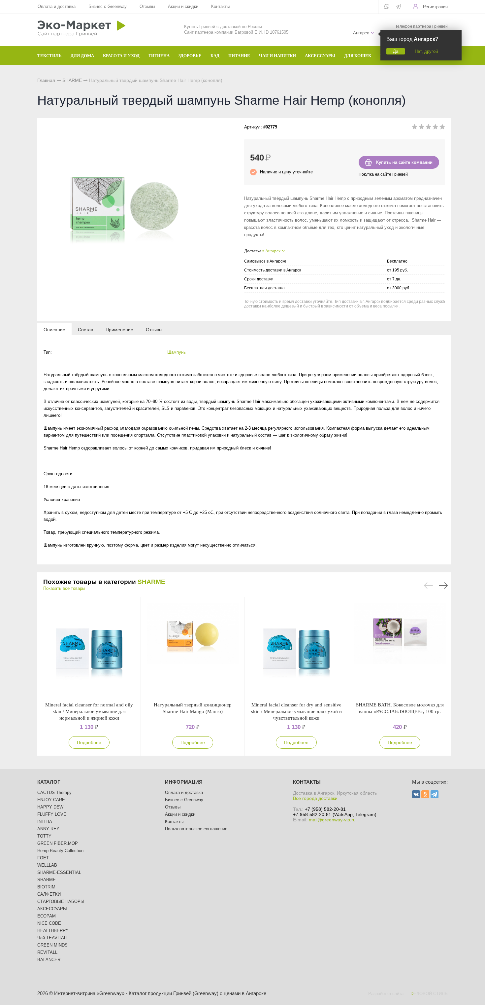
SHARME (72, 80)
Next (443, 585)
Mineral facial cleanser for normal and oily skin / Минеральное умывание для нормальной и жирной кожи (89, 711)
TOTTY (44, 836)
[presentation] (54, 329)
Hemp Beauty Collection (60, 850)
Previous (428, 585)
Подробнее (89, 742)
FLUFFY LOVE (51, 814)
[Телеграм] (398, 7)
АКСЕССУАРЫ (52, 908)
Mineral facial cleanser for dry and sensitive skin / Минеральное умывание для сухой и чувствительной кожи (296, 711)
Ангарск (361, 32)
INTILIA (44, 821)
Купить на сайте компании (404, 162)
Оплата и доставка (57, 6)
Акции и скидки (183, 6)
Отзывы (147, 6)
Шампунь (176, 352)
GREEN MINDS (52, 945)
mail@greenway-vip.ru (332, 819)
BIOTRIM (46, 886)
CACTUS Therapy (54, 792)
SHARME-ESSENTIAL (59, 872)
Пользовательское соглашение (196, 828)
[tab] (54, 329)
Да (395, 51)
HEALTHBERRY (53, 930)
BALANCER (48, 959)
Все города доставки (315, 798)
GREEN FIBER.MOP (57, 843)
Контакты (220, 6)
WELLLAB (47, 865)
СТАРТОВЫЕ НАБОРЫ (60, 901)
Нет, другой (426, 51)
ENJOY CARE (51, 799)
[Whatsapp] (387, 7)
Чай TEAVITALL (53, 937)
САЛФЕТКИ (49, 894)
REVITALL (47, 952)
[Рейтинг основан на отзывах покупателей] (428, 128)
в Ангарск (271, 250)
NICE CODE (49, 923)
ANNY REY (48, 828)
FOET (43, 857)
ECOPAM (46, 916)
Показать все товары (64, 588)
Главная (46, 80)
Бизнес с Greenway (107, 6)
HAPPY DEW (50, 807)
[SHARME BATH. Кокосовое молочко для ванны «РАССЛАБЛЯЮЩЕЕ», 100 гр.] (400, 649)
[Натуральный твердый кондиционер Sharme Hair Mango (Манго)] (193, 649)
